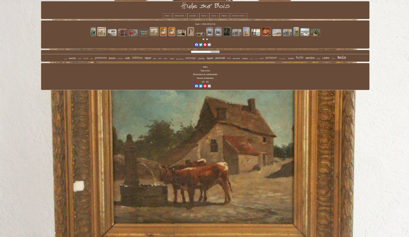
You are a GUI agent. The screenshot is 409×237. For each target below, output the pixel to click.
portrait (220, 57)
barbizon (120, 58)
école (256, 59)
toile (127, 58)
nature (333, 58)
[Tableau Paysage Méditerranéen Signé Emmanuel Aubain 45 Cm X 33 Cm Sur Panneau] (112, 33)
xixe (229, 58)
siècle (85, 58)
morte (251, 58)
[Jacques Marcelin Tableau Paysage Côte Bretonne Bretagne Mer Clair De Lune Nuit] (266, 32)
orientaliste (282, 58)
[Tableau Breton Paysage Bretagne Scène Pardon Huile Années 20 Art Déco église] (277, 32)
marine (72, 58)
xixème (291, 58)
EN (203, 82)
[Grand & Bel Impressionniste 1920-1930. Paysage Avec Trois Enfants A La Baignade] (200, 34)
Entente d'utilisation (205, 78)
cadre (326, 57)
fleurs (166, 58)
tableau (137, 57)
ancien (310, 57)
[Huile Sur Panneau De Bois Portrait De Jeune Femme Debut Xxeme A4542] (191, 32)
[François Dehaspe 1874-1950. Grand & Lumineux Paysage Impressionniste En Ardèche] (144, 33)
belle (79, 58)
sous (66, 59)
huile (300, 57)
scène (318, 58)
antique (245, 58)
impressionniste (180, 59)
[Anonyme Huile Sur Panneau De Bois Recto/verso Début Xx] (163, 32)
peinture (271, 57)
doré (154, 58)
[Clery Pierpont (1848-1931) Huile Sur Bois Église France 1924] (102, 32)
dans (160, 58)
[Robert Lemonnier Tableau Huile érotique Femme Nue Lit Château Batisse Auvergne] (315, 32)
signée (210, 58)
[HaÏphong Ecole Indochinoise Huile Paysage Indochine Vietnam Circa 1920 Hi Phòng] (305, 32)
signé (148, 57)
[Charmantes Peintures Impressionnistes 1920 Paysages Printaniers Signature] (93, 32)
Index (205, 67)
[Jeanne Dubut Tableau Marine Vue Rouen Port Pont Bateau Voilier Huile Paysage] (287, 32)
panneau (101, 57)
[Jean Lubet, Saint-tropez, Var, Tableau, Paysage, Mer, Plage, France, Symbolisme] (256, 32)
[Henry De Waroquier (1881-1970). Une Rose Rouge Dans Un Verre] (133, 33)
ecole (261, 58)
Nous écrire (205, 70)
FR (207, 82)
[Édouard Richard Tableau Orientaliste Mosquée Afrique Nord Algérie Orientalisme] (246, 32)
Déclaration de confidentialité (205, 74)
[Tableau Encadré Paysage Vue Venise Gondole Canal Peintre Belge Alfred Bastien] (123, 32)
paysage (191, 57)
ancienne (236, 58)
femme (112, 58)
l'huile (172, 58)
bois (342, 57)
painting (201, 58)
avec (92, 58)
